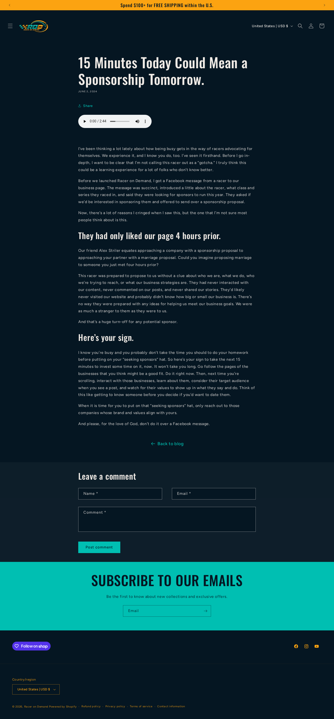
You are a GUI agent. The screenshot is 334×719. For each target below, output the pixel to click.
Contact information (171, 706)
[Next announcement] (324, 5)
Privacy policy (115, 706)
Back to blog (170, 443)
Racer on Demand (36, 706)
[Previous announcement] (9, 5)
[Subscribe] (205, 611)
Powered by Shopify (63, 706)
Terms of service (141, 706)
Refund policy (90, 706)
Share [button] (88, 106)
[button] (10, 26)
